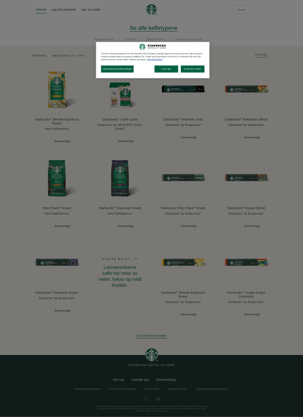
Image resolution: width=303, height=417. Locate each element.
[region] (153, 60)
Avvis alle (166, 69)
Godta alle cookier (192, 69)
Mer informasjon (154, 59)
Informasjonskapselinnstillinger (117, 69)
